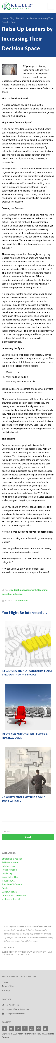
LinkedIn (18, 1028)
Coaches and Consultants (14, 895)
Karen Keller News (10, 877)
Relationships (8, 866)
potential (6, 593)
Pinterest (38, 1028)
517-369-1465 (13, 1005)
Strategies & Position (12, 859)
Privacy (5, 982)
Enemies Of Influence (12, 884)
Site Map (6, 990)
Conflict (5, 888)
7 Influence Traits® (11, 899)
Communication (9, 892)
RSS (45, 1028)
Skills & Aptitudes (10, 862)
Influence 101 (8, 881)
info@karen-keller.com (16, 1013)
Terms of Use (8, 986)
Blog (12, 18)
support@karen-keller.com (18, 1009)
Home (5, 18)
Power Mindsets (9, 870)
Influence (18, 593)
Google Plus (25, 1028)
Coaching (42, 589)
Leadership (22, 600)
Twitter (11, 1028)
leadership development (23, 589)
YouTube (31, 1028)
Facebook (4, 1028)
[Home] (17, 6)
